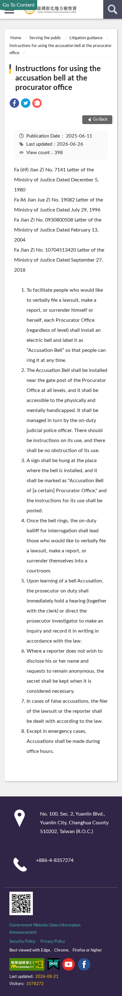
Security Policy (22, 942)
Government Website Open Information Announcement (44, 929)
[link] (14, 104)
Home (15, 38)
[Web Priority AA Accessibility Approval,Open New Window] (26, 965)
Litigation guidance (86, 38)
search (112, 9)
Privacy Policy (52, 942)
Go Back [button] (100, 119)
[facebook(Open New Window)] (84, 965)
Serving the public (45, 38)
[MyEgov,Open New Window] (53, 965)
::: (3, 27)
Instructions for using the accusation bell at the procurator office (58, 78)
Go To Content (19, 5)
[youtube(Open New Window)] (68, 965)
